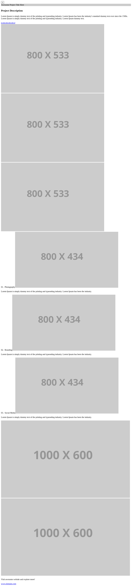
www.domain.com (8, 584)
